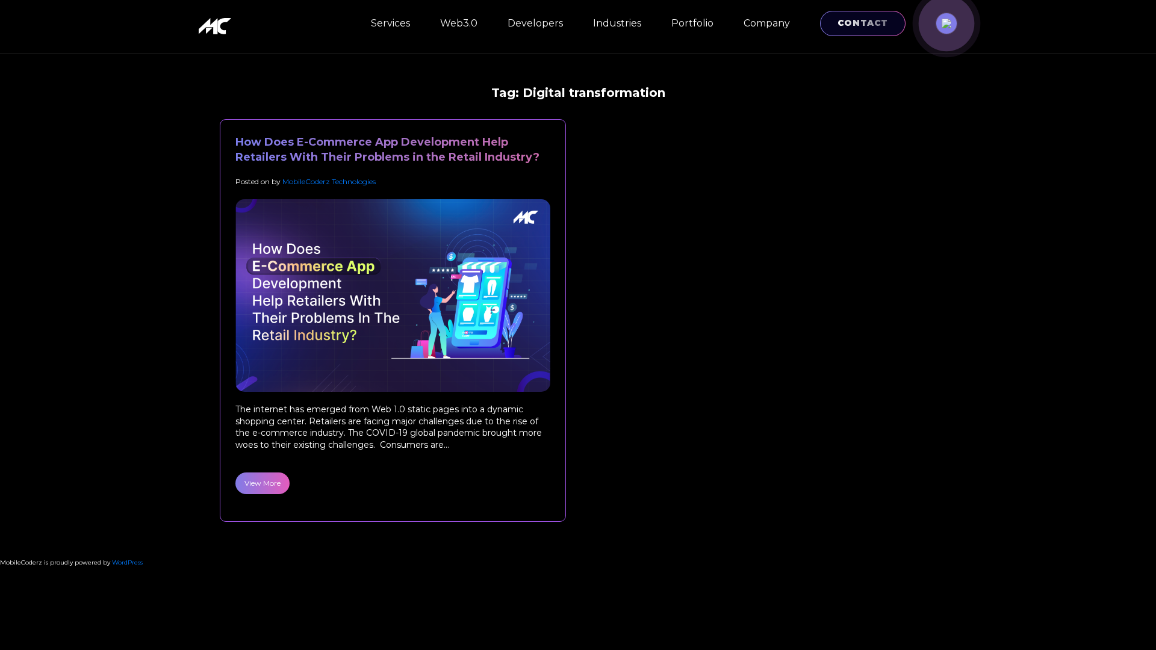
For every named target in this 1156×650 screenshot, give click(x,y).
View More (262, 483)
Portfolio (692, 23)
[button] (946, 23)
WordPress (127, 562)
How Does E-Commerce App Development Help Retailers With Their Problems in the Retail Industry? (387, 149)
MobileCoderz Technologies (329, 181)
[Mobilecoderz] (217, 26)
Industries (617, 23)
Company (767, 23)
